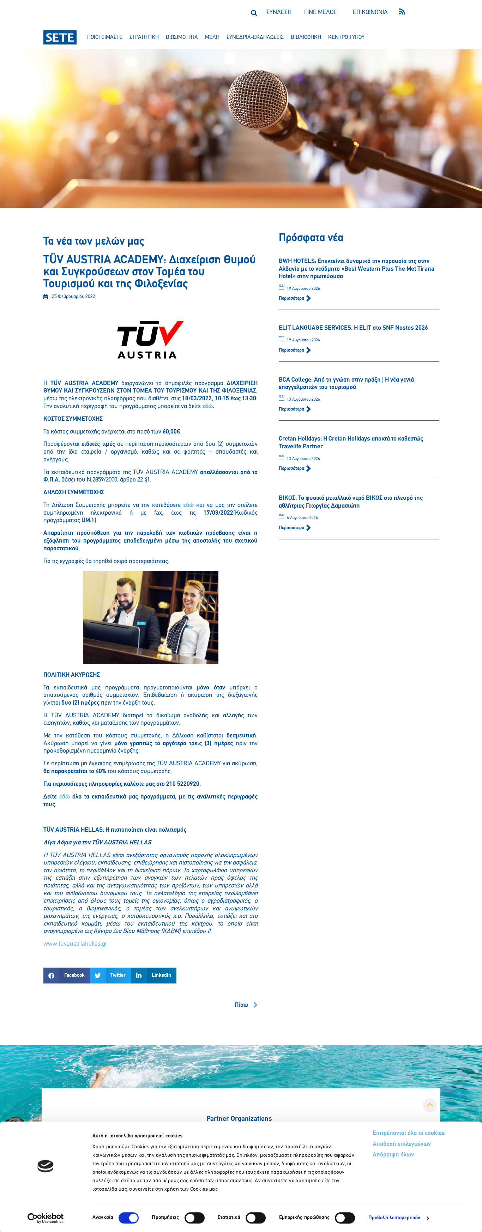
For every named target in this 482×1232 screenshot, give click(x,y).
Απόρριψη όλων (393, 1155)
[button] (254, 13)
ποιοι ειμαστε (104, 37)
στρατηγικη (144, 37)
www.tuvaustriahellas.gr (75, 944)
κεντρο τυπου (346, 37)
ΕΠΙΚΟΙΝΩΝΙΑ (370, 13)
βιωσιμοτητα (182, 37)
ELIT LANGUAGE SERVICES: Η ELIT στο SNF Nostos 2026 (353, 328)
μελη (212, 37)
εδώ (207, 406)
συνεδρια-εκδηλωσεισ (255, 37)
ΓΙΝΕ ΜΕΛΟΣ (320, 13)
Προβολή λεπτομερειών (394, 1218)
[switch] (195, 1218)
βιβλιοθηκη (306, 37)
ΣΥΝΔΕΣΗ (278, 13)
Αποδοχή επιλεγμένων (402, 1144)
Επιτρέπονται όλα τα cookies (409, 1133)
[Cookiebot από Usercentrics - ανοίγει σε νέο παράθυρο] (46, 1218)
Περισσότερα (292, 298)
